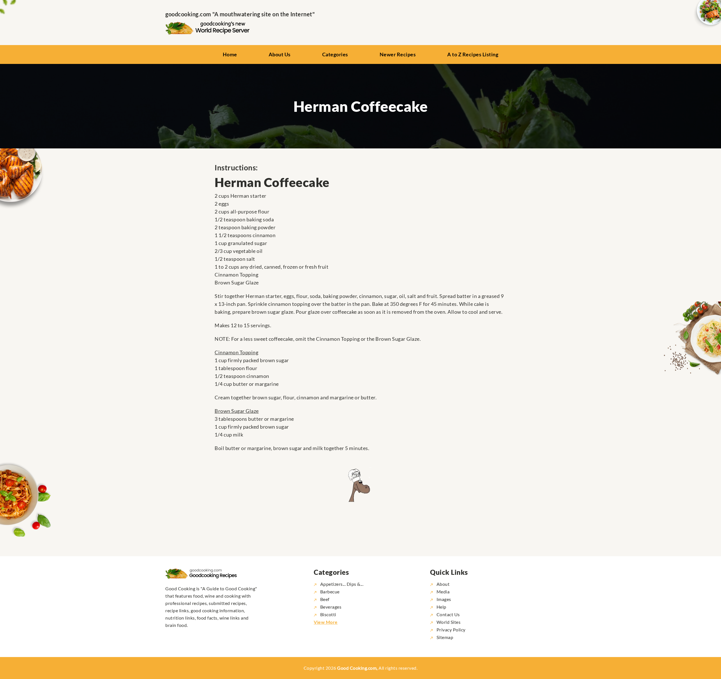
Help (440, 606)
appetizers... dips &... (341, 584)
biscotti (328, 614)
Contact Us (447, 614)
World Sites (447, 622)
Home (230, 54)
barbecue (330, 591)
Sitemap (444, 637)
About (442, 584)
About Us (280, 54)
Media (442, 591)
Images (443, 599)
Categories (335, 54)
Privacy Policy (450, 629)
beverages (330, 606)
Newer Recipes (398, 54)
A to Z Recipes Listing (472, 54)
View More (326, 622)
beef (325, 599)
